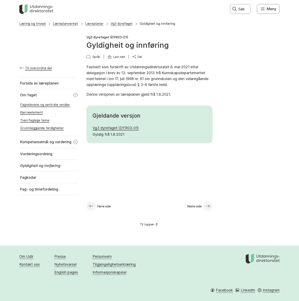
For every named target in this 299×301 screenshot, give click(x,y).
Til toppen (147, 224)
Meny (271, 9)
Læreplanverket (65, 24)
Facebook (224, 290)
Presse (60, 256)
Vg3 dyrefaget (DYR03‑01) (116, 128)
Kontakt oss (29, 264)
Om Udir (26, 256)
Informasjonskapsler (110, 272)
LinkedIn (248, 290)
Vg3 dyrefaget (122, 24)
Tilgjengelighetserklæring (114, 264)
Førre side (104, 206)
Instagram (271, 290)
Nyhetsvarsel (65, 264)
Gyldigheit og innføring (157, 24)
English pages (66, 272)
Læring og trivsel (32, 24)
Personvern (102, 256)
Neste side (194, 206)
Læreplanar (94, 24)
